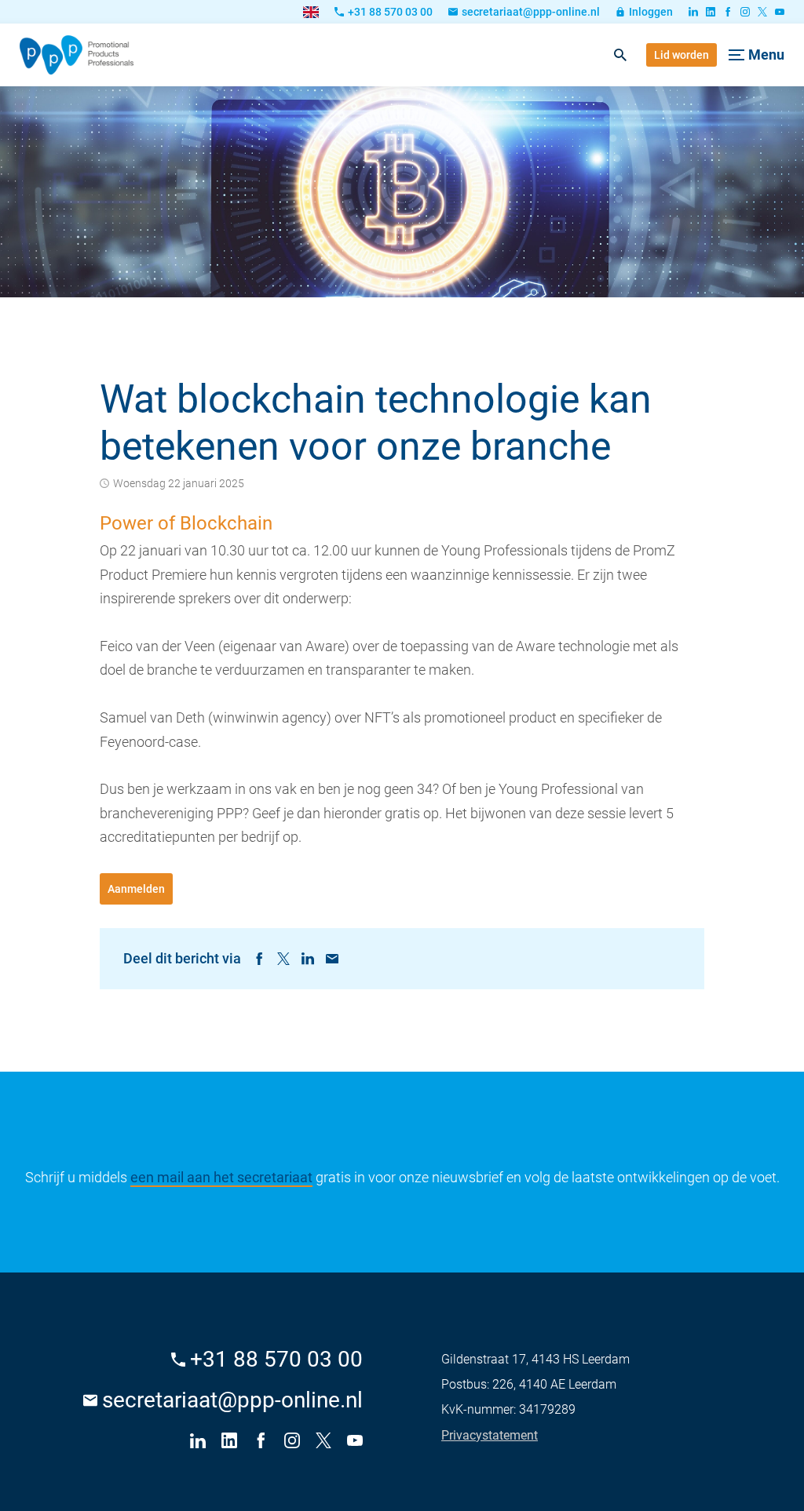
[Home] (76, 55)
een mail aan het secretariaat (221, 1177)
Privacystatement (489, 1435)
